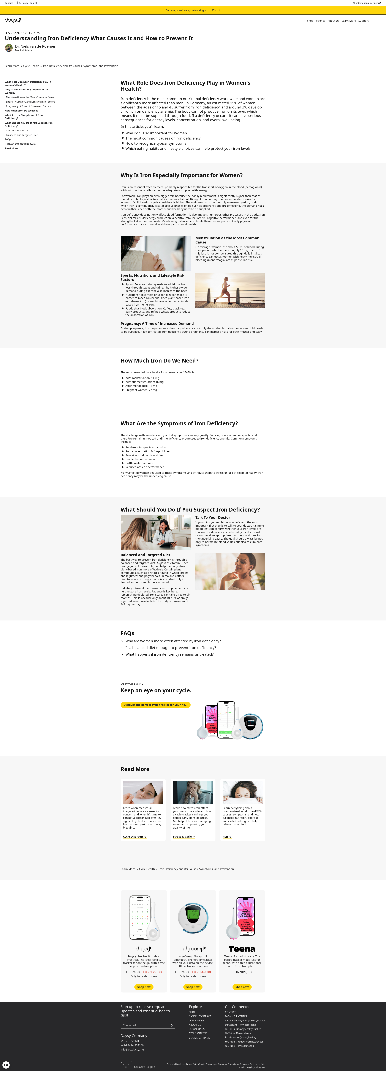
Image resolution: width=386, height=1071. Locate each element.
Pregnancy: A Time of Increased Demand (29, 106)
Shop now (143, 987)
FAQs (8, 139)
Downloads (197, 1029)
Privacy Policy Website (195, 1064)
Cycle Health (31, 66)
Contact (230, 1012)
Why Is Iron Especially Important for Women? (26, 91)
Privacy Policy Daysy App (216, 1064)
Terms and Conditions (176, 1064)
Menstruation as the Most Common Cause (30, 97)
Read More (11, 148)
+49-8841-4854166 (132, 1045)
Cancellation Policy (257, 1064)
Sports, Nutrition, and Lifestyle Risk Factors (30, 101)
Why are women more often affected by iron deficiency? (173, 641)
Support (363, 20)
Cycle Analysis (198, 1033)
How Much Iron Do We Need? (22, 110)
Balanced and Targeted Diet (22, 135)
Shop (310, 20)
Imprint (242, 1067)
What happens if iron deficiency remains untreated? (169, 654)
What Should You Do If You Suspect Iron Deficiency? (29, 124)
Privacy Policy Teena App (238, 1064)
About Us (333, 20)
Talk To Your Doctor (17, 130)
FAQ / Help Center (236, 1016)
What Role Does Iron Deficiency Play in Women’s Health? (28, 83)
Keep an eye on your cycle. (20, 144)
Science (320, 20)
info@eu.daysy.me (132, 1049)
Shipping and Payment (256, 1067)
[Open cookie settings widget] (6, 1065)
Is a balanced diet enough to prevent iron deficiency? (170, 647)
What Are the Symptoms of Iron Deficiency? (24, 117)
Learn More (349, 20)
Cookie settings (199, 1038)
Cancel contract (200, 1016)
